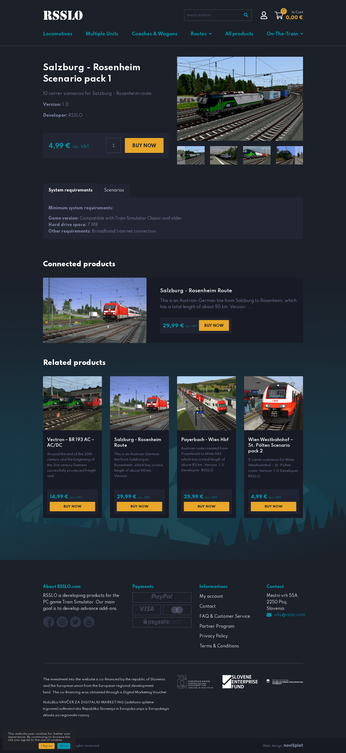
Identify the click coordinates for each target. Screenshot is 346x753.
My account (211, 596)
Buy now (144, 145)
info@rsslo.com (289, 615)
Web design (273, 746)
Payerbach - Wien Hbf (205, 440)
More (64, 746)
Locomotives (57, 34)
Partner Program (216, 626)
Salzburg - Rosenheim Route (196, 290)
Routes (199, 34)
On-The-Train (282, 34)
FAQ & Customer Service (224, 616)
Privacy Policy (213, 636)
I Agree (46, 746)
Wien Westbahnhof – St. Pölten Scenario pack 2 (270, 445)
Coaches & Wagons (154, 34)
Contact (207, 606)
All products (239, 34)
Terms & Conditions (219, 646)
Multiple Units (102, 34)
